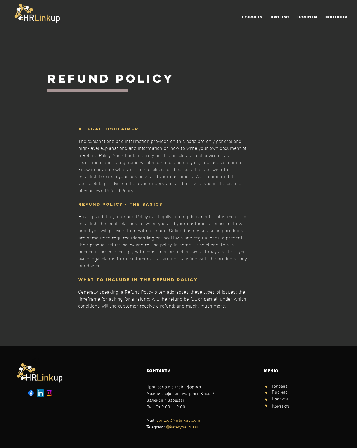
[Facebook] (31, 393)
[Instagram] (49, 393)
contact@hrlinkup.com (178, 420)
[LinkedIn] (40, 393)
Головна (280, 386)
